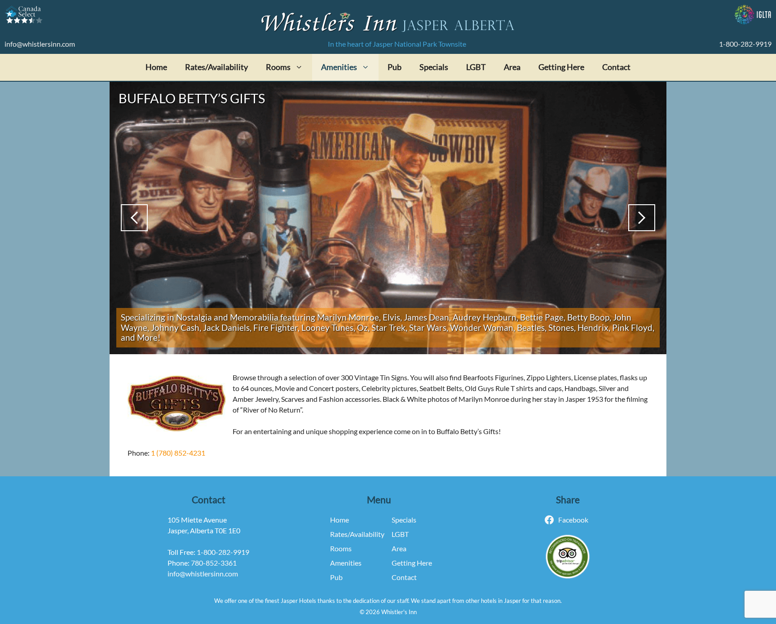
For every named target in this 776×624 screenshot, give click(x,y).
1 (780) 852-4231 (178, 452)
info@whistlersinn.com (39, 44)
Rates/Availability (216, 67)
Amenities (346, 562)
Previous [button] (134, 217)
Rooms (341, 548)
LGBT (476, 67)
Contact (616, 67)
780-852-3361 (214, 562)
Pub (394, 67)
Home (156, 67)
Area (512, 67)
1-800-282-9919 (745, 44)
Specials (433, 67)
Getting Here (561, 67)
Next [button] (641, 217)
